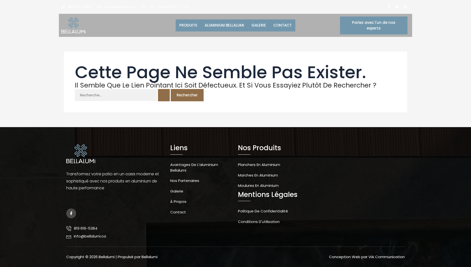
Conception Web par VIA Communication (367, 256)
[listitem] (114, 185)
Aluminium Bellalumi (224, 25)
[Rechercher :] (123, 95)
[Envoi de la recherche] (164, 95)
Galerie (258, 25)
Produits (188, 25)
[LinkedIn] (405, 7)
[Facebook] (389, 7)
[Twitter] (397, 7)
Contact (282, 25)
